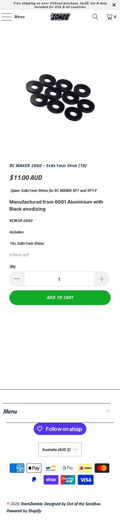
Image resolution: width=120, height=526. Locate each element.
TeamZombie (31, 503)
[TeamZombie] (60, 16)
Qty (12, 266)
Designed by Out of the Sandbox (72, 503)
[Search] (95, 16)
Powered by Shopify (23, 510)
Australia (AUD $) (56, 449)
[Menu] (3, 16)
